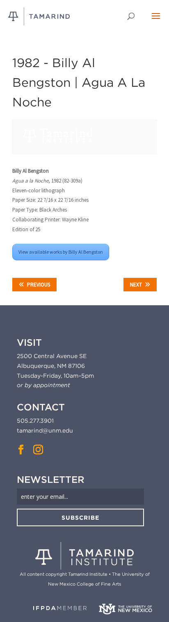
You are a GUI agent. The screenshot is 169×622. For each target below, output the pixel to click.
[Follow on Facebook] (21, 450)
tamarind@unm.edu (45, 430)
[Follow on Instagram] (38, 450)
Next (136, 284)
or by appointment (43, 385)
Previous (38, 284)
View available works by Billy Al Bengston (60, 252)
